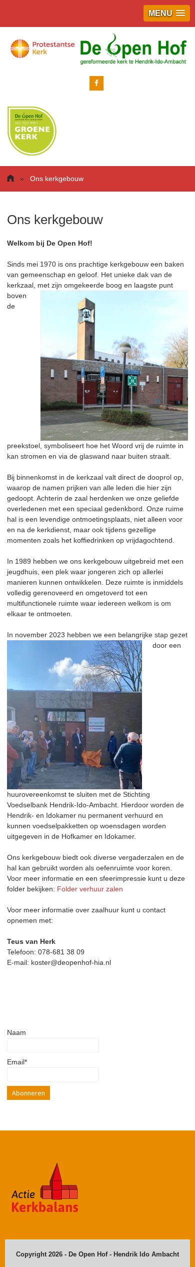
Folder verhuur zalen (90, 889)
